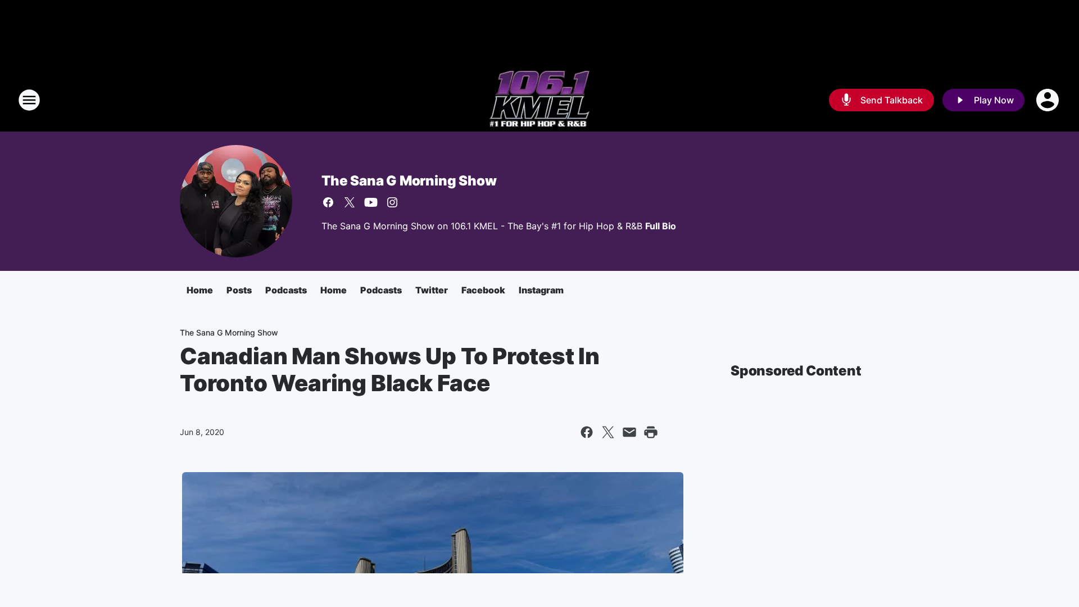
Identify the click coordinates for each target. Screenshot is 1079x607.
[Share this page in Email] (629, 432)
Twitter (431, 290)
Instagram (541, 290)
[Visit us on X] (349, 202)
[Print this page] (651, 432)
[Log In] (1048, 100)
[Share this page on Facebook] (587, 432)
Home (200, 290)
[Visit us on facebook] (328, 202)
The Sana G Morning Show (408, 181)
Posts (239, 290)
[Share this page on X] (608, 432)
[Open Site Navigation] (29, 100)
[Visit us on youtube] (371, 202)
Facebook (483, 290)
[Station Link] (539, 100)
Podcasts (286, 290)
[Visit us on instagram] (392, 202)
